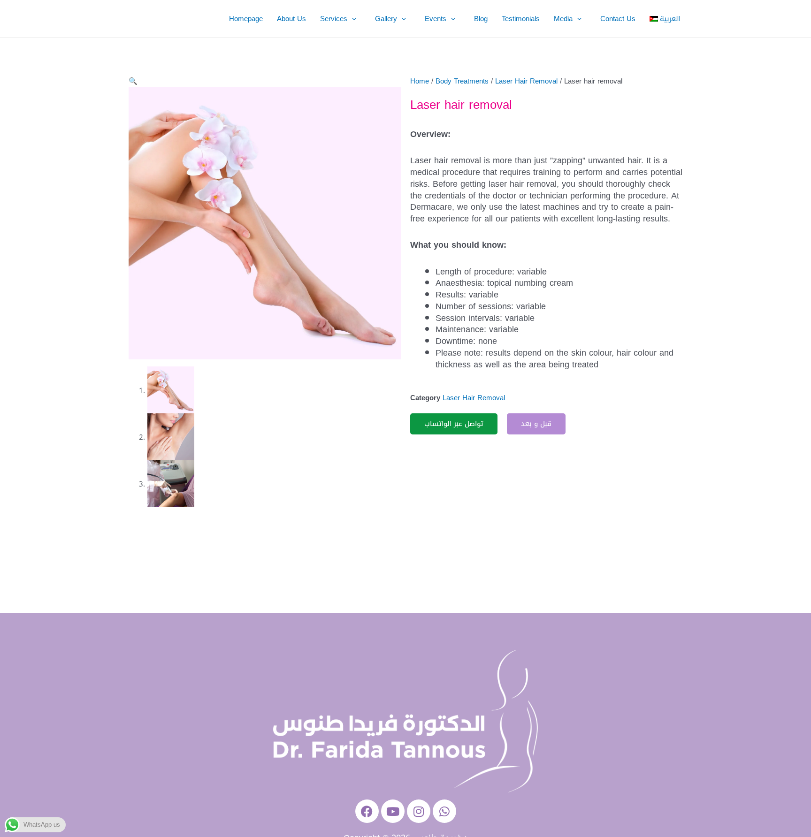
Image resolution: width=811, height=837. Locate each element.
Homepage (246, 18)
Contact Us (617, 18)
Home (419, 81)
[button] (354, 19)
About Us (291, 18)
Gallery (386, 18)
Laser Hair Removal (526, 81)
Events (435, 18)
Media (563, 18)
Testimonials (521, 18)
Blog (481, 18)
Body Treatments (462, 81)
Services (333, 18)
